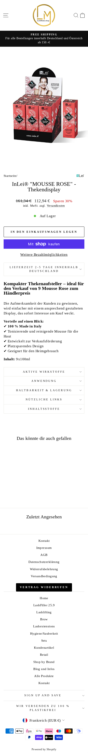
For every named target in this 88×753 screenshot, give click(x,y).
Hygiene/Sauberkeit (44, 633)
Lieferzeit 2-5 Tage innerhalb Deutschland (44, 269)
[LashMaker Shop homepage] (44, 15)
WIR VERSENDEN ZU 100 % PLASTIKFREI (42, 708)
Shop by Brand (43, 662)
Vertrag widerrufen (44, 587)
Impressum (44, 547)
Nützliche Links (44, 399)
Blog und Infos (44, 669)
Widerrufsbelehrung (44, 569)
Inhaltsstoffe (44, 408)
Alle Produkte (44, 676)
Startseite (10, 175)
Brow (44, 619)
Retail (44, 654)
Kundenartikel (44, 647)
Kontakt (44, 540)
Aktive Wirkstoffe (44, 371)
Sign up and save (43, 695)
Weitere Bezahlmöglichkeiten (43, 255)
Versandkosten (56, 205)
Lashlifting (44, 612)
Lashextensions (44, 626)
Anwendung (44, 380)
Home (44, 598)
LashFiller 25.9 (44, 605)
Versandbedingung (44, 576)
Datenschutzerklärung (43, 562)
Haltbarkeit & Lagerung (44, 390)
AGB (43, 555)
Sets (44, 640)
